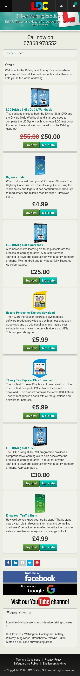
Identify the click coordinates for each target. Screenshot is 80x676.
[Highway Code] (40, 165)
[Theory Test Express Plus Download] (40, 368)
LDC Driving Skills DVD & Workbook (29, 109)
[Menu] (6, 6)
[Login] (61, 6)
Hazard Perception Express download (30, 312)
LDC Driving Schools (39, 670)
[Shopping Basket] (74, 6)
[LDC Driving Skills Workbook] (40, 232)
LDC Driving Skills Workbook (24, 244)
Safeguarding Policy (26, 663)
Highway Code (15, 177)
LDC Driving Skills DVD (20, 448)
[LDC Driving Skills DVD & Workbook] (40, 97)
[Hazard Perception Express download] (40, 300)
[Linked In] (15, 563)
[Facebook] (8, 563)
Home (10, 53)
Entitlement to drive (54, 663)
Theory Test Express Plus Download (29, 380)
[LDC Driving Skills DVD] (40, 435)
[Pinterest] (37, 563)
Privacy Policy (53, 659)
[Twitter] (30, 563)
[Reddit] (22, 563)
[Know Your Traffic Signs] (40, 503)
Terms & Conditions (28, 659)
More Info (48, 145)
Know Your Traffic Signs (21, 515)
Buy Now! (31, 145)
